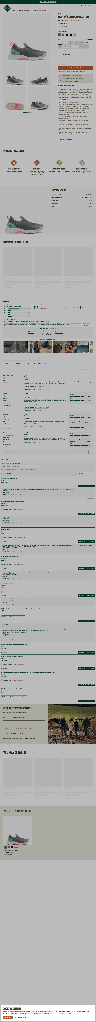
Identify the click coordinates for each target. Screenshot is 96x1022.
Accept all (7, 1017)
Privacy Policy (68, 1013)
